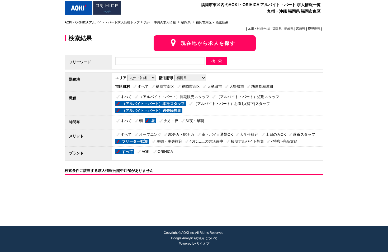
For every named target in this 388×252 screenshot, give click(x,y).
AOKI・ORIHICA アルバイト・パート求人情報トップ (102, 22)
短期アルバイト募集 (247, 141)
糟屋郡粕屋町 (262, 86)
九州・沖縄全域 (259, 29)
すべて (143, 86)
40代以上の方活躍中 (206, 141)
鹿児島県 (314, 29)
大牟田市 (214, 86)
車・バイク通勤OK (217, 134)
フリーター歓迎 (135, 141)
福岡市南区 (165, 86)
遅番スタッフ (304, 134)
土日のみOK (276, 134)
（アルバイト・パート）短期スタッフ (247, 97)
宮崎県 (300, 29)
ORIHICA (165, 151)
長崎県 (289, 29)
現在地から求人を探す (208, 43)
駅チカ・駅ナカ (181, 134)
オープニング (150, 134)
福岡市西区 (191, 86)
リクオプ (203, 243)
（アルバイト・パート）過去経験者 (151, 110)
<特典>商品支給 (284, 141)
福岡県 (186, 22)
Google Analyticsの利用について (194, 238)
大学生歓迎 (249, 134)
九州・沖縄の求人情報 (160, 22)
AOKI (146, 151)
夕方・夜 (171, 121)
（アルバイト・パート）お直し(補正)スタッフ (231, 103)
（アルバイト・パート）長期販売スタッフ (174, 97)
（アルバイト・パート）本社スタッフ (153, 103)
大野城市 (236, 86)
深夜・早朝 (195, 121)
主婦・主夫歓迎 (169, 141)
